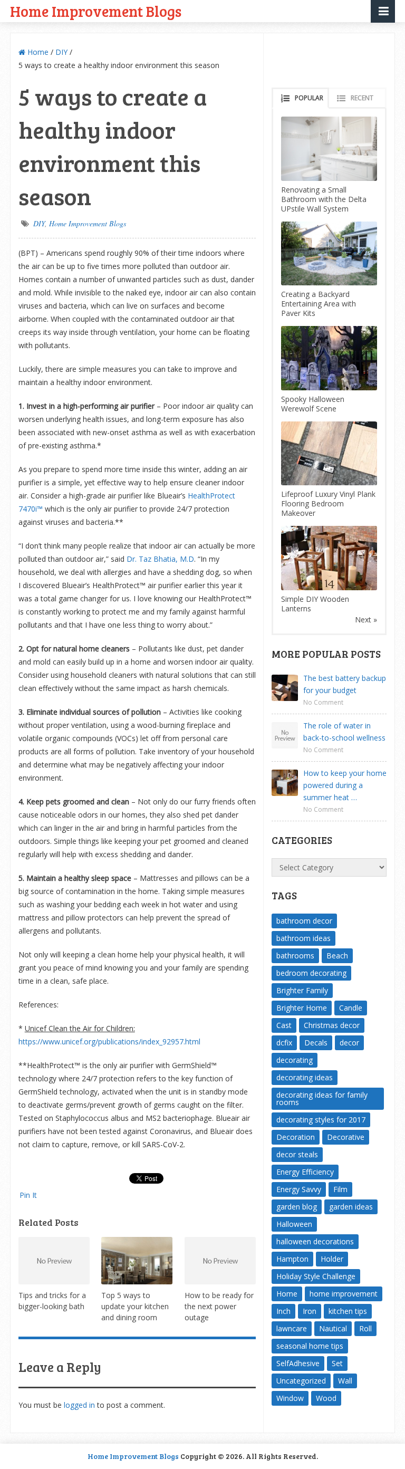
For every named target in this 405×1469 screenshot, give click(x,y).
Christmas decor (332, 1025)
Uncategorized (301, 1381)
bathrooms (295, 955)
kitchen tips (348, 1311)
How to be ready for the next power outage (219, 1306)
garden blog (296, 1207)
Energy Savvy (298, 1189)
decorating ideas (304, 1077)
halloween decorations (315, 1241)
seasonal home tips (309, 1346)
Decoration (295, 1137)
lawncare (291, 1328)
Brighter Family (302, 990)
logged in (79, 1405)
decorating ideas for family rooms (322, 1098)
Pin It (28, 1195)
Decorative (345, 1137)
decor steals (297, 1154)
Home (37, 52)
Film (340, 1189)
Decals (315, 1043)
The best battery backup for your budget (344, 684)
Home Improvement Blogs (95, 11)
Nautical (333, 1328)
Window (290, 1398)
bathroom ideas (303, 938)
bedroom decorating (311, 973)
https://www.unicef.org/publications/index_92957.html (109, 1041)
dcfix (284, 1043)
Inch (283, 1311)
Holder (332, 1259)
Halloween (294, 1224)
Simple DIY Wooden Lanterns (315, 603)
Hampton (292, 1259)
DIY (61, 52)
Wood (326, 1398)
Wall (345, 1381)
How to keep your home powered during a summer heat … (345, 785)
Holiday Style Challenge (315, 1276)
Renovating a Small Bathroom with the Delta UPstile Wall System (324, 199)
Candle (350, 1008)
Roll (365, 1328)
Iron (309, 1311)
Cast (284, 1025)
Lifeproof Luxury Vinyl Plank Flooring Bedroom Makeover (328, 503)
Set (337, 1363)
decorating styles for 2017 (320, 1120)
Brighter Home (301, 1008)
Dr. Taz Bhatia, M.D (160, 559)
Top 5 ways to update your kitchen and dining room (135, 1306)
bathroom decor (304, 921)
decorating (294, 1060)
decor (349, 1043)
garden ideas (351, 1207)
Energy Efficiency (305, 1172)
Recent (362, 97)
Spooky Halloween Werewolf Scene (312, 404)
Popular (309, 97)
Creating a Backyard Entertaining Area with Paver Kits (318, 303)
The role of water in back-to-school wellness (344, 732)
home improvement (344, 1294)
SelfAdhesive (298, 1363)
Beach (337, 955)
